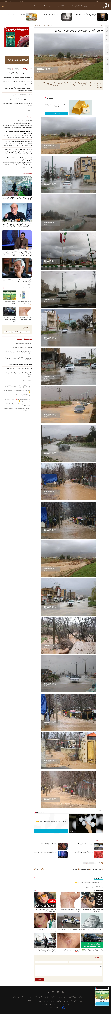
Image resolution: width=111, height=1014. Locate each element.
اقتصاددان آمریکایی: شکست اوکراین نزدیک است (17, 77)
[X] (58, 992)
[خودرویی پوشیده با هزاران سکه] (98, 846)
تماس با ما (74, 1001)
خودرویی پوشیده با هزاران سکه (85, 844)
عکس (72, 6)
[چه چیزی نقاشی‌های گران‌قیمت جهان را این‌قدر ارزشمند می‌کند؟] (102, 17)
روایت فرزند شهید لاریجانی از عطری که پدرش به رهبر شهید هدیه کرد (18, 374)
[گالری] (68, 135)
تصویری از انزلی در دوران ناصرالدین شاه (22, 348)
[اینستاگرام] (53, 992)
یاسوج (85, 863)
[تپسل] (45, 98)
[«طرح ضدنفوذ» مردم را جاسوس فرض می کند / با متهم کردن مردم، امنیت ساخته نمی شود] (17, 268)
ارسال (39, 979)
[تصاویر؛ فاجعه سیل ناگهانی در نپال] (63, 846)
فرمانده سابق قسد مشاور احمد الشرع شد (19, 73)
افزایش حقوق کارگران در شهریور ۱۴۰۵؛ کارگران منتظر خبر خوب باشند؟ (17, 199)
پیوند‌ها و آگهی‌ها (60, 1001)
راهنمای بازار (61, 6)
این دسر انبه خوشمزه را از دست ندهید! (16, 14)
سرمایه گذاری (56, 114)
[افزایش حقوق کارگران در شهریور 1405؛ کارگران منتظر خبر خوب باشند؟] (17, 186)
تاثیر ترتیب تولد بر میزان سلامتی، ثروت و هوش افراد (49, 15)
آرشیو (68, 1001)
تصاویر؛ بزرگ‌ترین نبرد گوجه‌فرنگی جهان (83, 852)
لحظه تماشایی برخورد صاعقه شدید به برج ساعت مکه (45, 853)
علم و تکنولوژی (79, 6)
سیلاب (91, 863)
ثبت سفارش (51, 831)
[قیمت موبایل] (107, 69)
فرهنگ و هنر (34, 6)
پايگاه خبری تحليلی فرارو (52, 1005)
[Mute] (73, 832)
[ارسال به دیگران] (107, 35)
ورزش (85, 6)
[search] (3, 6)
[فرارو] (105, 6)
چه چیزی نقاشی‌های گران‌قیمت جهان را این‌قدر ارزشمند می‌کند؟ (85, 15)
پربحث (9, 68)
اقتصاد (45, 6)
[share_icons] (107, 39)
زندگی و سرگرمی (53, 6)
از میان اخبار (100, 840)
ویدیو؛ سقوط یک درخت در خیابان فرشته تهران (21, 364)
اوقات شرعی (42, 1001)
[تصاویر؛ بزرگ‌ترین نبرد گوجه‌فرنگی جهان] (98, 854)
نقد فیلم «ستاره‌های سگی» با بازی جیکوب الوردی (17, 150)
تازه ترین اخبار (27, 68)
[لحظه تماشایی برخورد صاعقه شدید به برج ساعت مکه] (63, 854)
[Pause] (70, 832)
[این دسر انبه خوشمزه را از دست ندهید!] (31, 17)
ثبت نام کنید (102, 1004)
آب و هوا (35, 1001)
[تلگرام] (48, 992)
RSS (29, 1001)
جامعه (40, 6)
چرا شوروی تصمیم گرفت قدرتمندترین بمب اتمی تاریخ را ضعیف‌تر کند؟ (18, 359)
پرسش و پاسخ (50, 1001)
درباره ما (80, 1001)
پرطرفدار (16, 68)
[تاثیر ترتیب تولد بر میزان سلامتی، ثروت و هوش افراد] (66, 17)
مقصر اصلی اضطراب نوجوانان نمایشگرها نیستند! (17, 141)
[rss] (63, 992)
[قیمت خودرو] (107, 64)
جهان (28, 6)
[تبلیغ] (17, 60)
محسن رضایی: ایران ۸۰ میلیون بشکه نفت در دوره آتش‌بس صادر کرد (18, 159)
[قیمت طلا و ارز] (107, 60)
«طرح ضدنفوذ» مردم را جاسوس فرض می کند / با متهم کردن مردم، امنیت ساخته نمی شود (17, 281)
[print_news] (107, 31)
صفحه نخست (97, 6)
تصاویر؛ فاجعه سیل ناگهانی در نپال (49, 844)
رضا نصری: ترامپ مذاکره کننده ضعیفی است (18, 99)
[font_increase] (107, 47)
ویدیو (67, 6)
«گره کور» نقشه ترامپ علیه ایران (21, 95)
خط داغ (29, 117)
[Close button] (108, 988)
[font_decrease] (107, 52)
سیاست (90, 6)
